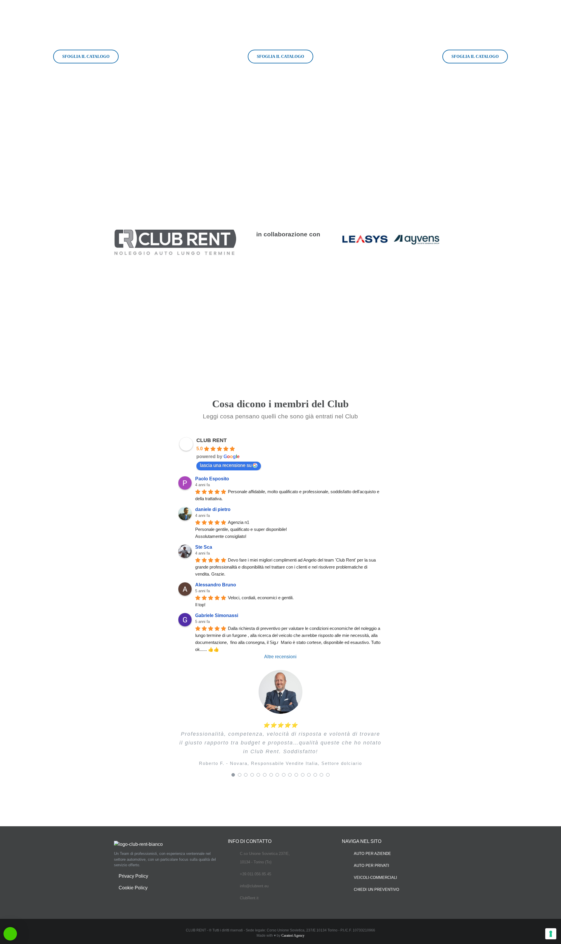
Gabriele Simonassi (216, 615)
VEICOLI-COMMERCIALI (375, 877)
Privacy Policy (133, 876)
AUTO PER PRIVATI (371, 865)
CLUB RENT (211, 440)
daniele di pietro (213, 509)
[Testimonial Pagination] (233, 775)
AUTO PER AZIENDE (372, 853)
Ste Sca (203, 547)
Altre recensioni (280, 656)
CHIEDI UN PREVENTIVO (376, 889)
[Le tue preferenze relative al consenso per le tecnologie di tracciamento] (550, 933)
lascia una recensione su (226, 465)
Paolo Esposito (212, 478)
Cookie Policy (133, 887)
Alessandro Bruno (215, 584)
